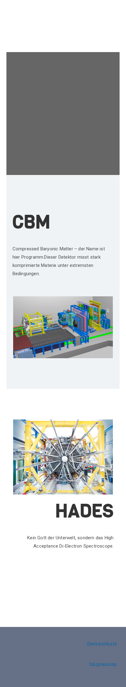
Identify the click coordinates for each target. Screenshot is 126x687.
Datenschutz (102, 644)
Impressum (103, 664)
